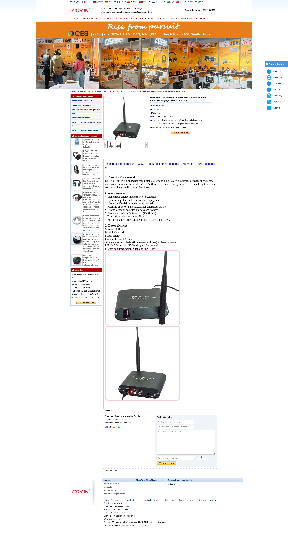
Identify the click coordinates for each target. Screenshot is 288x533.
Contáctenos (202, 18)
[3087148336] (110, 427)
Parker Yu (276, 89)
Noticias (162, 18)
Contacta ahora (86, 303)
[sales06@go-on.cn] (114, 427)
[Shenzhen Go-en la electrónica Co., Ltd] (81, 10)
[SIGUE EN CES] (144, 88)
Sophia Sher (277, 77)
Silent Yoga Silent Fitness (97, 91)
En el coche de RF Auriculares (85, 130)
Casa (75, 18)
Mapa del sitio (186, 500)
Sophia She (277, 71)
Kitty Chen (276, 83)
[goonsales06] (106, 427)
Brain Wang (277, 96)
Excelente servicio (111, 484)
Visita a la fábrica (124, 18)
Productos (106, 18)
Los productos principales (114, 494)
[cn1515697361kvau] (118, 427)
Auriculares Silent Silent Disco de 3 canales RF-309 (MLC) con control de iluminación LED (91, 179)
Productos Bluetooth (81, 118)
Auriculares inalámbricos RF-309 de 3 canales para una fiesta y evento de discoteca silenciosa (91, 165)
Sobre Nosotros (89, 18)
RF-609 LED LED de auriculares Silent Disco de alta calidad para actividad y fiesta (91, 151)
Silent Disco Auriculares (82, 101)
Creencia (108, 487)
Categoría (81, 91)
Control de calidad (145, 18)
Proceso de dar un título (114, 490)
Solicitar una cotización (181, 18)
